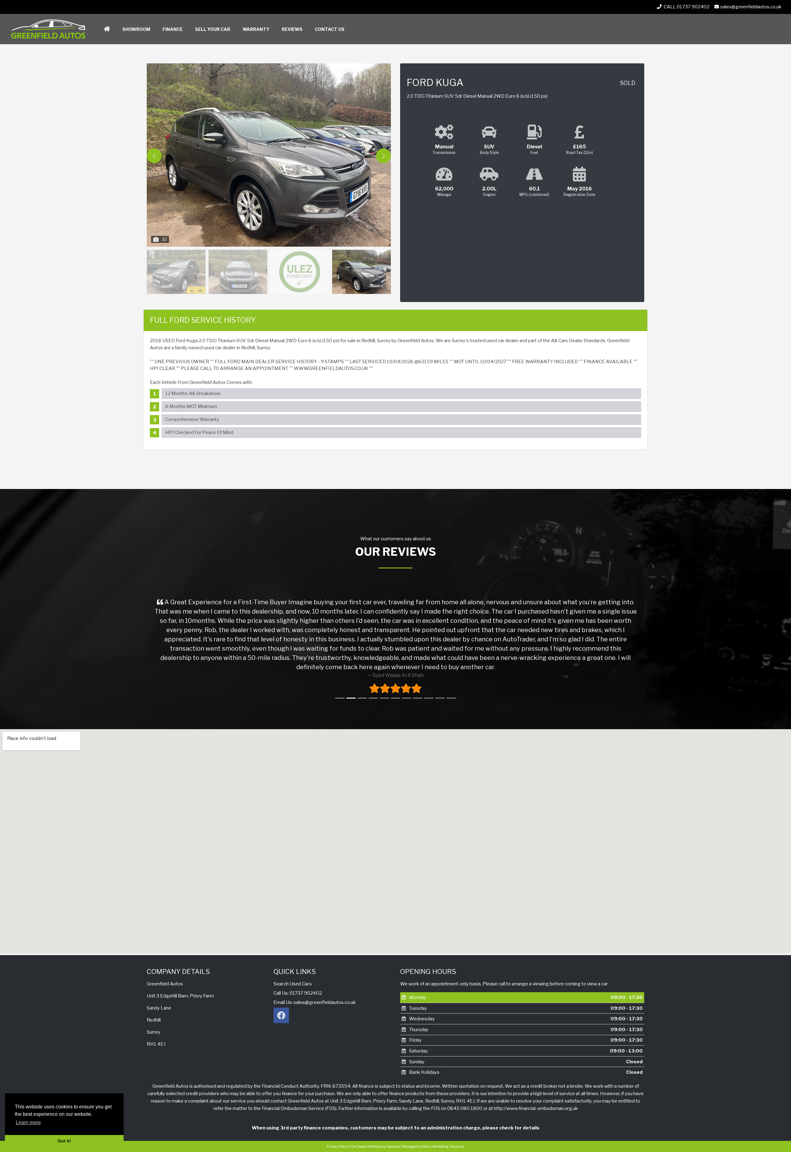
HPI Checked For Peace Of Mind (199, 432)
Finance (173, 29)
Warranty (256, 29)
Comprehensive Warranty (192, 419)
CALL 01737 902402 (686, 7)
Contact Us (330, 29)
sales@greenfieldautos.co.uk (750, 7)
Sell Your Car (212, 29)
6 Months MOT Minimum (191, 406)
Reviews (292, 29)
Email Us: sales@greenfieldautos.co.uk (314, 1002)
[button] (383, 155)
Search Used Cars (292, 984)
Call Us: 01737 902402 (297, 993)
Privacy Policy (338, 1146)
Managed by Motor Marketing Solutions (433, 1146)
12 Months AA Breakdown (193, 393)
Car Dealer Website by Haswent (375, 1146)
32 (164, 239)
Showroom (136, 29)
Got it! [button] (64, 1140)
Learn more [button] (28, 1122)
